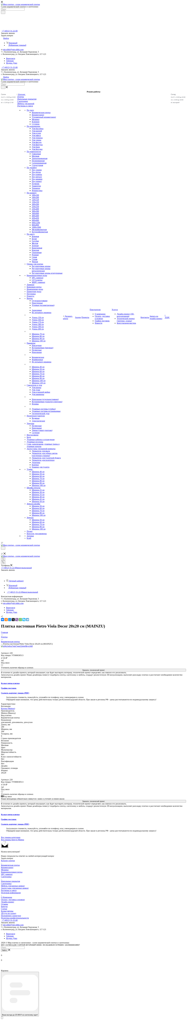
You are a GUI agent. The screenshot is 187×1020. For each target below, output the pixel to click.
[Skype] (23, 619)
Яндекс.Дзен (11, 63)
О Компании (6, 897)
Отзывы (4, 904)
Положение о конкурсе (11, 916)
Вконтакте (10, 58)
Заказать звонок (8, 70)
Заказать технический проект (93, 670)
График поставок (8, 688)
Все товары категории (10, 837)
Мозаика (5, 870)
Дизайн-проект (7, 902)
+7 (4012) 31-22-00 (10, 31)
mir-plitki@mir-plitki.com (13, 49)
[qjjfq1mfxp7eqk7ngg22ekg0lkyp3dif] (17, 646)
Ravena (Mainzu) (8, 708)
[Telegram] (27, 619)
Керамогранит (7, 867)
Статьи (4, 909)
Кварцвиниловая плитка (11, 872)
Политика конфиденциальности (15, 918)
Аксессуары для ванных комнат (15, 888)
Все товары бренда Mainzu (12, 840)
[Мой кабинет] (2, 551)
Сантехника (6, 877)
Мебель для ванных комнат (13, 886)
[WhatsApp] (20, 619)
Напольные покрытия (10, 881)
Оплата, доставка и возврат (13, 900)
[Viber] (16, 619)
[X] (13, 619)
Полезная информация (11, 893)
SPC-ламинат (7, 874)
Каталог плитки (8, 860)
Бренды (4, 906)
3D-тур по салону (8, 913)
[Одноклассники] (6, 619)
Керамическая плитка (10, 865)
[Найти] (3, 12)
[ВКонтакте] (2, 619)
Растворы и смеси (9, 890)
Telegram (10, 61)
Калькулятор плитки (10, 683)
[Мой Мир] (9, 619)
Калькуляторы (7, 911)
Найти (4, 950)
